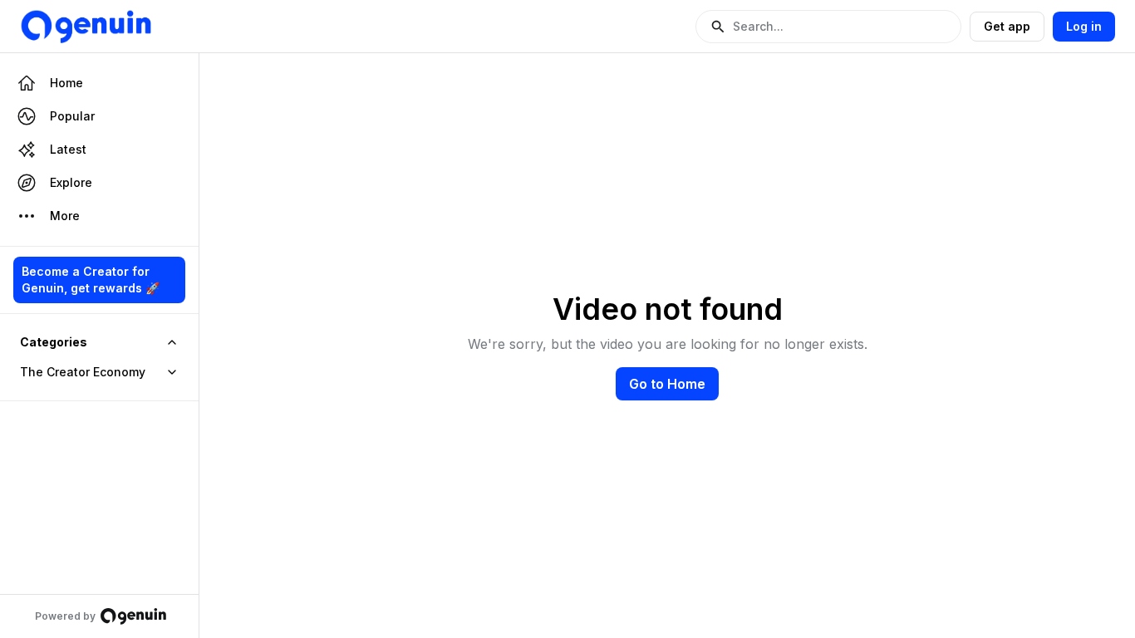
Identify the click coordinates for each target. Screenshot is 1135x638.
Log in (1084, 26)
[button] (828, 26)
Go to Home (667, 383)
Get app (1007, 26)
